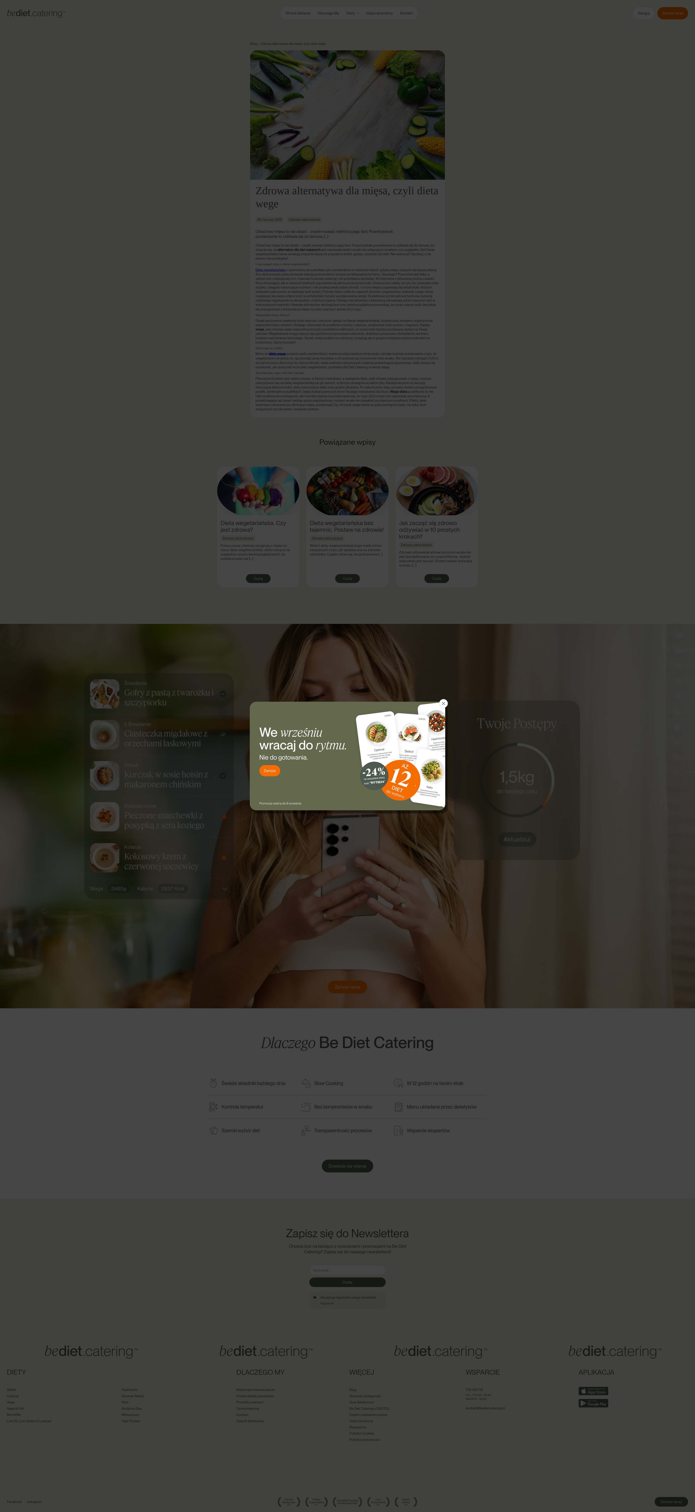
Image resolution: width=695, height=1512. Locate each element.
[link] (347, 756)
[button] (443, 703)
